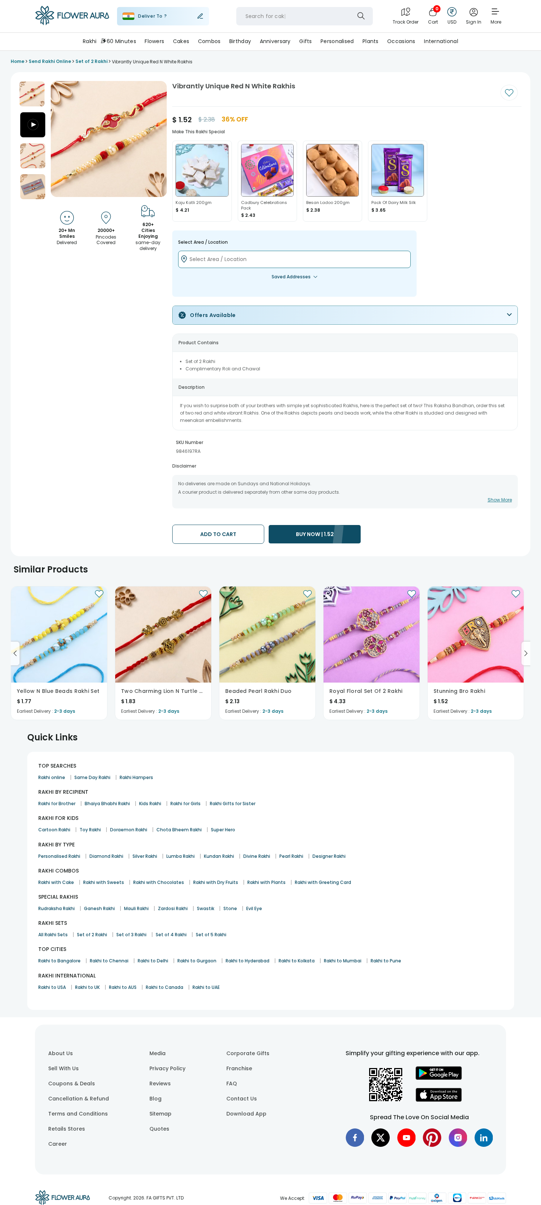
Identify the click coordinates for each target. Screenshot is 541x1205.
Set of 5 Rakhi (211, 934)
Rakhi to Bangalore (59, 961)
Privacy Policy (167, 1068)
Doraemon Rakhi (128, 830)
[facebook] (355, 1137)
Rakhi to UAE (206, 987)
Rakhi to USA (52, 987)
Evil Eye (254, 908)
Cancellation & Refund (78, 1098)
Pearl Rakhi (291, 856)
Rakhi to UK (87, 987)
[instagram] (458, 1137)
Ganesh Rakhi (99, 908)
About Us (60, 1053)
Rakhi (89, 41)
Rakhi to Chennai (109, 961)
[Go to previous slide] (15, 653)
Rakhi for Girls (185, 803)
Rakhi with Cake (56, 882)
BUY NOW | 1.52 (315, 534)
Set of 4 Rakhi (171, 934)
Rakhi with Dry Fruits (215, 882)
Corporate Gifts (247, 1053)
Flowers (154, 41)
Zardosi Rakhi (173, 908)
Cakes (181, 41)
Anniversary (275, 41)
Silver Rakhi (144, 856)
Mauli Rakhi (136, 908)
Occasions (401, 41)
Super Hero (223, 830)
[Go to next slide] (525, 653)
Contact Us (241, 1098)
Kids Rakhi (150, 803)
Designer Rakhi (329, 856)
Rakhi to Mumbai (342, 961)
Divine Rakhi (256, 856)
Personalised (337, 41)
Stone (230, 908)
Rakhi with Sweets (103, 882)
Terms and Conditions (78, 1113)
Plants (371, 41)
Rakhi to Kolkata (297, 961)
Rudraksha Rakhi (56, 908)
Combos (209, 41)
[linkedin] (483, 1137)
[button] (32, 93)
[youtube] (406, 1137)
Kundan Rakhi (219, 856)
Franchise (239, 1068)
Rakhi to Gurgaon (196, 961)
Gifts (305, 41)
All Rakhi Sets (53, 934)
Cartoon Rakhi (54, 830)
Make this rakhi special (198, 131)
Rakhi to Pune (386, 961)
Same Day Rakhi (92, 777)
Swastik (205, 908)
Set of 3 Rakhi (131, 934)
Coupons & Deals (71, 1083)
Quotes (159, 1128)
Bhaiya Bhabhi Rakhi (107, 803)
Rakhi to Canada (164, 987)
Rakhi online (51, 777)
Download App (246, 1113)
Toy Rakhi (90, 830)
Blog (155, 1098)
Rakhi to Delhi (153, 961)
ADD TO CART (218, 534)
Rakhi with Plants (266, 882)
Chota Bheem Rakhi (179, 830)
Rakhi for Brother (56, 803)
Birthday (240, 41)
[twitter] (380, 1137)
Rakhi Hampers (136, 777)
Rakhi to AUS (123, 987)
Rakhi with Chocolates (158, 882)
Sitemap (160, 1113)
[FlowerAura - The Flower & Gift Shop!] (72, 23)
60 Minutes (121, 41)
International (441, 41)
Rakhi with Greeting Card (323, 882)
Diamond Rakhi (106, 856)
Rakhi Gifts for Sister (232, 803)
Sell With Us (63, 1068)
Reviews (160, 1083)
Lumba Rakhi (180, 856)
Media (157, 1053)
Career (57, 1144)
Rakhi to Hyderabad (247, 961)
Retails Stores (66, 1128)
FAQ (231, 1083)
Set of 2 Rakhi (92, 934)
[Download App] (439, 1078)
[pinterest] (432, 1137)
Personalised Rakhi (59, 856)
